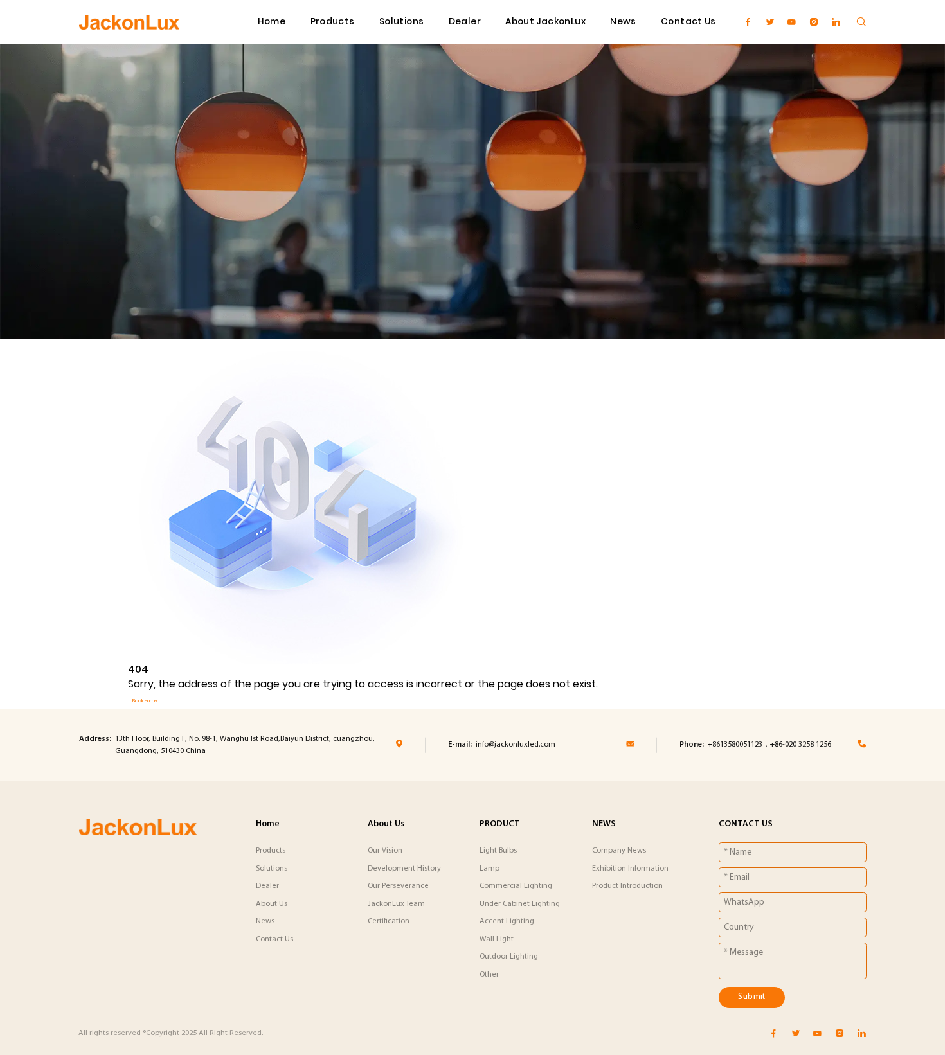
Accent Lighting (507, 921)
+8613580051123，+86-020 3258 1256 (769, 745)
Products (332, 21)
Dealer (465, 21)
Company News (619, 851)
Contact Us (688, 21)
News (623, 21)
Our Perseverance (398, 886)
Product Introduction (627, 886)
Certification (389, 921)
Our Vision (385, 851)
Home (272, 21)
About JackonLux (545, 21)
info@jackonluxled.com (515, 745)
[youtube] (792, 22)
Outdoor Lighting (509, 957)
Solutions (401, 21)
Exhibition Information (630, 869)
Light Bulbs (498, 851)
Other (489, 975)
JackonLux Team (396, 904)
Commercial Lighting (516, 886)
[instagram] (813, 22)
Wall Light (497, 939)
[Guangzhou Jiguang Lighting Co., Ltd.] (129, 22)
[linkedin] (836, 22)
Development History (404, 869)
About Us (271, 904)
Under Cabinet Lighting (520, 904)
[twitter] (770, 22)
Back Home (145, 700)
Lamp (490, 869)
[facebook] (748, 22)
